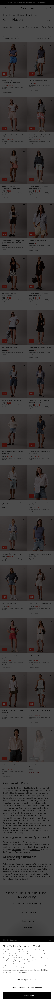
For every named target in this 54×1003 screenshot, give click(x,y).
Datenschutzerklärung (17, 972)
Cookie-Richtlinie (41, 970)
